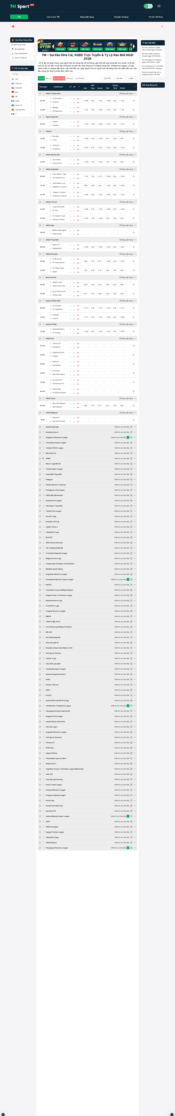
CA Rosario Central (59, 196)
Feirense (56, 315)
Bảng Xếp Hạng (87, 17)
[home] (22, 6)
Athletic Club (57, 282)
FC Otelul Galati (58, 268)
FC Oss (55, 210)
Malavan (56, 362)
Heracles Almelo (59, 219)
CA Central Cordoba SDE (60, 178)
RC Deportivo (58, 111)
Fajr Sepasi (57, 365)
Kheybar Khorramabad (60, 352)
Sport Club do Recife (60, 291)
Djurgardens (57, 248)
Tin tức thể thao (155, 17)
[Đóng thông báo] (162, 26)
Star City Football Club (60, 421)
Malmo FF (56, 245)
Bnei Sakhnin (57, 407)
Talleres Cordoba (59, 192)
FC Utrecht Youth (59, 216)
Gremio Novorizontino (60, 286)
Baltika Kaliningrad (59, 230)
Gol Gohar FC (57, 380)
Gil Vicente (56, 160)
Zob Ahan (56, 371)
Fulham (55, 122)
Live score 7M (53, 17)
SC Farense (57, 306)
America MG (57, 295)
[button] (53, 46)
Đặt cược (60, 49)
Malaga (55, 107)
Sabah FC (56, 417)
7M (19, 17)
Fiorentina (56, 149)
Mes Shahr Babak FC (60, 374)
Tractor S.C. (57, 343)
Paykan (55, 356)
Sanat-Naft (57, 389)
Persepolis (56, 347)
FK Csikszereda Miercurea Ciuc (60, 262)
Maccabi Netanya (59, 403)
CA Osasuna (57, 98)
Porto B (55, 318)
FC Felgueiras (58, 309)
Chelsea (56, 125)
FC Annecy (56, 333)
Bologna (56, 136)
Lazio (55, 140)
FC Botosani (57, 259)
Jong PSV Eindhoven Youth (60, 207)
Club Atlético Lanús (60, 183)
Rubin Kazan (57, 234)
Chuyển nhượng (121, 17)
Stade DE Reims (58, 329)
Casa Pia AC (57, 163)
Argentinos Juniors (59, 187)
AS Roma (56, 145)
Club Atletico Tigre (59, 174)
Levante (55, 102)
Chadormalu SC (58, 383)
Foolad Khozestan (59, 393)
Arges (55, 272)
